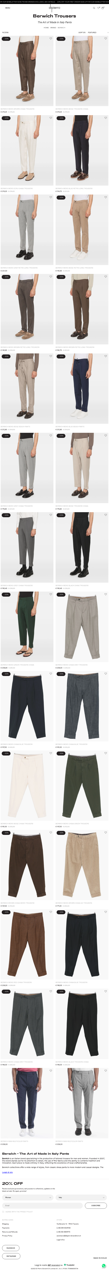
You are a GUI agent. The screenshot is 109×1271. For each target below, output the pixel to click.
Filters (5, 33)
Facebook (11, 1248)
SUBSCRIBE (95, 1206)
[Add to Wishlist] (50, 38)
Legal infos (61, 1240)
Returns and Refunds (10, 1232)
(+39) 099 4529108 (63, 1228)
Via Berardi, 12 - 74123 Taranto (68, 1224)
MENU (7, 8)
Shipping (5, 1224)
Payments (5, 1228)
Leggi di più (7, 1172)
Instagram (11, 1256)
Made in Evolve (100, 1258)
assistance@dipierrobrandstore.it (69, 1236)
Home (46, 27)
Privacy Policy (7, 1236)
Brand (53, 27)
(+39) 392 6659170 (63, 1232)
